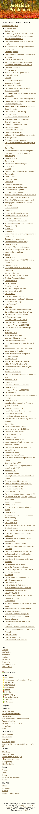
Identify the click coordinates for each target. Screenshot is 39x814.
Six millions (9, 161)
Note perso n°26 (11, 265)
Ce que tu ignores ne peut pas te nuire (19, 33)
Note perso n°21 (11, 369)
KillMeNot (9, 575)
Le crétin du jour (11, 179)
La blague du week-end (13, 184)
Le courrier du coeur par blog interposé (20, 525)
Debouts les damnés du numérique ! (18, 484)
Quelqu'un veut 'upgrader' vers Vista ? (19, 171)
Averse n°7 (9, 210)
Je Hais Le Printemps (19, 7)
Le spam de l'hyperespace (14, 431)
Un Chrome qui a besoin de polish (17, 88)
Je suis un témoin (11, 28)
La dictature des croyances (15, 340)
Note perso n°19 (11, 387)
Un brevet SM (10, 294)
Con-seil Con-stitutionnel (14, 192)
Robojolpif (9, 182)
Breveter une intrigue (13, 218)
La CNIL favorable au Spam (15, 426)
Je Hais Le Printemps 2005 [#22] (17, 325)
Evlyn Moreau (7, 734)
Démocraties (9, 174)
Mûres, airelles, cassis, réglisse (16, 213)
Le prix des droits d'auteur (15, 455)
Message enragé (11, 137)
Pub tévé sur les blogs (13, 301)
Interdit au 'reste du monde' (15, 543)
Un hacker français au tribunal (16, 567)
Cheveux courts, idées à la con (16, 481)
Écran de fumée (11, 109)
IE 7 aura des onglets (13, 317)
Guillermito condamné (13, 413)
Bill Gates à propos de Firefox (16, 320)
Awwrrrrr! (8, 562)
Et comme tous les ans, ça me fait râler (19, 530)
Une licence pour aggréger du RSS (17, 322)
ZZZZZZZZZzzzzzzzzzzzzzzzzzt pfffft (18, 348)
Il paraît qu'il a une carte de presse (18, 247)
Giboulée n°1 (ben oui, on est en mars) (19, 200)
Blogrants (6, 662)
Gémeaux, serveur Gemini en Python (18, 680)
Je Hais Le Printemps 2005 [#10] (17, 390)
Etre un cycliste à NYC (13, 463)
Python (25, 810)
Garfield (5, 780)
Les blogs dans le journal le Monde (18, 309)
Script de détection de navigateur (17, 354)
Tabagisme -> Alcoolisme (14, 239)
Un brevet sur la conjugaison (16, 187)
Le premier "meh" (11, 75)
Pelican (25, 807)
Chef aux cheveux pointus (14, 296)
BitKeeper (9, 382)
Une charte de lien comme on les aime (19, 559)
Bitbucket (6, 788)
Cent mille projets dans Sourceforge (18, 312)
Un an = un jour (11, 523)
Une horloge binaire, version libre (18, 447)
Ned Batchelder (8, 764)
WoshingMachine (9, 721)
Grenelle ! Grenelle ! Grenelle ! (16, 124)
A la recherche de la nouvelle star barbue (20, 195)
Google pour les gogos (13, 502)
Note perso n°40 (11, 158)
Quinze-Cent (9, 176)
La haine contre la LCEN (14, 408)
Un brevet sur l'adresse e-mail (16, 314)
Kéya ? (7, 255)
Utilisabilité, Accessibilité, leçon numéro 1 (21, 135)
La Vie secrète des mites (11, 714)
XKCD (4, 772)
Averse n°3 (9, 229)
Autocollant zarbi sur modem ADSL (18, 588)
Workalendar (9, 677)
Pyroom (7, 690)
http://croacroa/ (11, 304)
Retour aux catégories (10, 26)
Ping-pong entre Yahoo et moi (16, 221)
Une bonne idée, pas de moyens (17, 111)
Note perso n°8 (10, 471)
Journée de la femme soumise (16, 416)
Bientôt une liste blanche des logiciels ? (20, 98)
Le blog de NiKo (8, 711)
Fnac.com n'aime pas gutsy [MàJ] (17, 119)
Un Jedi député (10, 283)
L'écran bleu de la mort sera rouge (18, 327)
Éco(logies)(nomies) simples (15, 140)
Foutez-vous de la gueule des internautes (20, 101)
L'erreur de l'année (12, 473)
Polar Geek (8, 702)
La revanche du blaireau (14, 252)
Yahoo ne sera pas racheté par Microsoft (20, 106)
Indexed (5, 770)
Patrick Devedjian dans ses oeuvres (18, 411)
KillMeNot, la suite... (12, 572)
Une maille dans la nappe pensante (15, 719)
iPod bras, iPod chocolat (14, 59)
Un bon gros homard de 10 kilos (17, 429)
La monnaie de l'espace (13, 132)
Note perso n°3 (10, 504)
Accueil (5, 650)
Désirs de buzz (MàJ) (12, 67)
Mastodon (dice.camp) (10, 793)
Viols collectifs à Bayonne (14, 190)
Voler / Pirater (10, 450)
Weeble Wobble (11, 359)
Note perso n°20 (11, 380)
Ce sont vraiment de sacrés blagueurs (19, 551)
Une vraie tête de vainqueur (15, 338)
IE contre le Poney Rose (13, 80)
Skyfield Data (9, 682)
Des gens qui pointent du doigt (16, 242)
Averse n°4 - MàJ (11, 226)
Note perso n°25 (11, 333)
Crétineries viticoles (12, 556)
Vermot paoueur (11, 281)
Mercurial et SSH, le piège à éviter (18, 72)
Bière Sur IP (9, 692)
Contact (5, 657)
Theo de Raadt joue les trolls (15, 288)
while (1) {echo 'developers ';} (16, 364)
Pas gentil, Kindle (11, 52)
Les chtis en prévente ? (13, 104)
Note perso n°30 (11, 244)
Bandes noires (10, 114)
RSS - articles (7, 667)
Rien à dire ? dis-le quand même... (17, 361)
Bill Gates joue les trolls (14, 489)
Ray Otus (5, 739)
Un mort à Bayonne (12, 273)
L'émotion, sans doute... (13, 580)
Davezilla (5, 775)
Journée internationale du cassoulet (18, 65)
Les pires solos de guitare (14, 351)
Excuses (8, 78)
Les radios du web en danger (16, 163)
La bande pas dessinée (11, 777)
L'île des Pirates (11, 635)
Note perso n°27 (11, 257)
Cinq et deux (9, 166)
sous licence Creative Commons (18, 806)
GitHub (5, 791)
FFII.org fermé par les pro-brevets (17, 275)
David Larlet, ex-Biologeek (12, 757)
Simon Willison (8, 754)
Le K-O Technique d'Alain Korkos (17, 197)
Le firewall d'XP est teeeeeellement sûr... (20, 627)
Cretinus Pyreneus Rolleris (15, 278)
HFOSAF (5, 728)
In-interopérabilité (12, 452)
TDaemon (8, 699)
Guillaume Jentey (8, 742)
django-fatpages (10, 694)
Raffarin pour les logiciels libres (17, 616)
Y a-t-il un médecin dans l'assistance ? (19, 62)
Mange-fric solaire (12, 91)
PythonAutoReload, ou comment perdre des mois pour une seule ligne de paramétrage (19, 153)
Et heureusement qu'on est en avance (19, 223)
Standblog (6, 752)
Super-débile (10, 601)
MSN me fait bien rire (13, 372)
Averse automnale (12, 127)
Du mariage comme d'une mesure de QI (20, 494)
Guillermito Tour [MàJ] (13, 491)
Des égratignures (11, 619)
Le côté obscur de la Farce (12, 723)
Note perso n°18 (11, 400)
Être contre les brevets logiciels (17, 614)
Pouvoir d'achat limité (13, 85)
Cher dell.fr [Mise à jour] (14, 130)
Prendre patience (11, 286)
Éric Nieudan (7, 737)
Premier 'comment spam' (14, 486)
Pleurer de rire (10, 70)
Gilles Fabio (6, 726)
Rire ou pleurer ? (11, 208)
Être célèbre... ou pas (12, 122)
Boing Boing (7, 762)
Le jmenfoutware (11, 520)
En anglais (6, 659)
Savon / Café (9, 148)
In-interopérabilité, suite (14, 439)
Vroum (7, 330)
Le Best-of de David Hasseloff (16, 640)
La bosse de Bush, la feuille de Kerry (18, 554)
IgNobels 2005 (10, 231)
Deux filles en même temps (15, 564)
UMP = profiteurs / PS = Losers (16, 216)
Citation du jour (11, 437)
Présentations (9, 687)
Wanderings (7, 716)
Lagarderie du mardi (12, 83)
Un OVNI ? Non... (11, 392)
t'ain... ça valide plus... (13, 637)
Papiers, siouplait (11, 356)
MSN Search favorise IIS (14, 335)
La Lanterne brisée (11, 759)
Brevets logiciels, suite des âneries (18, 609)
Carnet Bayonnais (11, 697)
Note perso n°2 (10, 512)
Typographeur (9, 685)
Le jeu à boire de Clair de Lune (16, 585)
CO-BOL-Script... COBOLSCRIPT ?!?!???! (19, 569)
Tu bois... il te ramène (13, 611)
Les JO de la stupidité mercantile (17, 577)
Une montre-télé (11, 582)
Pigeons (8, 169)
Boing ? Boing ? (10, 424)
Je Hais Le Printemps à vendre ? (17, 117)
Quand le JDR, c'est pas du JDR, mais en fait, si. (18, 745)
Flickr (4, 786)
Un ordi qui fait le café (13, 291)
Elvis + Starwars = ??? (13, 434)
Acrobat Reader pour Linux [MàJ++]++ (19, 367)
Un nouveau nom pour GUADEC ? (17, 249)
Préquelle (8, 307)
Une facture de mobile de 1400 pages (19, 299)
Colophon (6, 654)
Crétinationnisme (11, 528)
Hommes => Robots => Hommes (17, 385)
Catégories (6, 652)
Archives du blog (8, 664)
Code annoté (9, 31)
